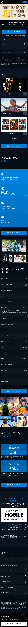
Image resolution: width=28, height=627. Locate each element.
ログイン (25, 2)
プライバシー (11, 619)
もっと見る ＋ (14, 138)
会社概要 (6, 619)
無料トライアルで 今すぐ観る (14, 31)
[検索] (21, 2)
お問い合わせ (16, 619)
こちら (23, 35)
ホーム (2, 619)
